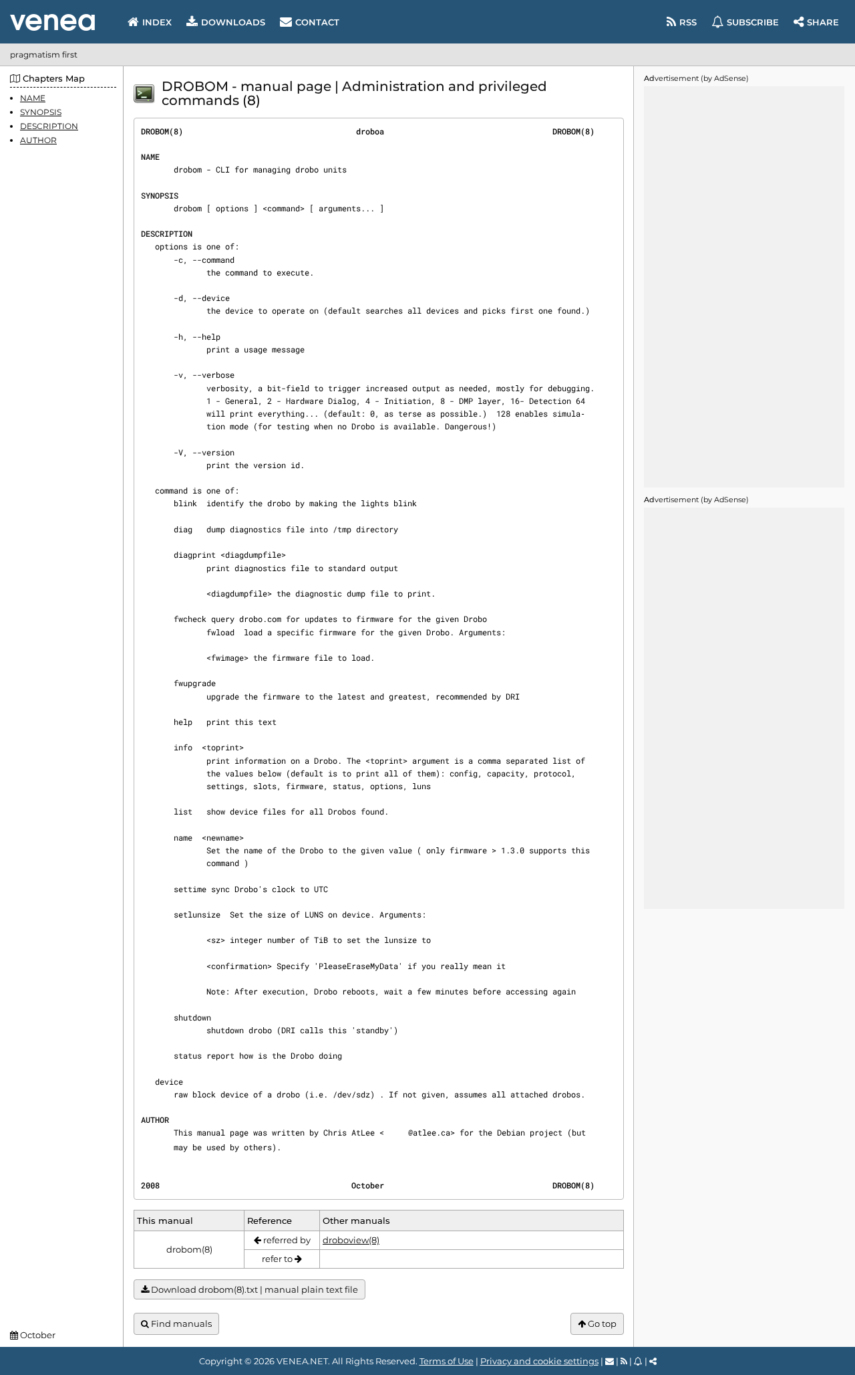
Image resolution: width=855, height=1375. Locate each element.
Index (157, 22)
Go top (601, 1323)
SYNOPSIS (40, 112)
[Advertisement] (744, 287)
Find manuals (180, 1323)
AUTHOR (38, 141)
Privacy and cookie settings (539, 1361)
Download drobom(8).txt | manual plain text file (253, 1289)
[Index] (52, 22)
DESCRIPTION (49, 126)
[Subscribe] (638, 1361)
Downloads (233, 22)
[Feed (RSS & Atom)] (624, 1361)
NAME (32, 98)
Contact (317, 22)
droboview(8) (351, 1240)
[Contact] (609, 1361)
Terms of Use (446, 1361)
